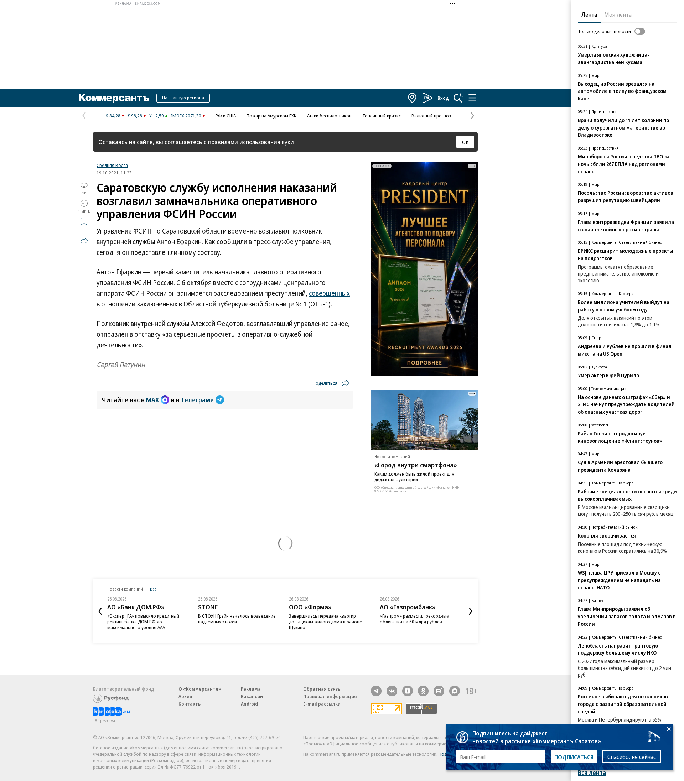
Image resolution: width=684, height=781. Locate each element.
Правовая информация (330, 696)
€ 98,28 (135, 115)
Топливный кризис (381, 115)
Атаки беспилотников (329, 115)
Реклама (251, 689)
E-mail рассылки (322, 704)
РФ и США (226, 115)
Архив (185, 696)
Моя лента (618, 15)
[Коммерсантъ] (114, 98)
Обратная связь (321, 689)
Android (249, 704)
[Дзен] (407, 691)
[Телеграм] (376, 691)
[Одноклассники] (423, 691)
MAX (152, 399)
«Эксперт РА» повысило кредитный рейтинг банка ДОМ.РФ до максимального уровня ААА (143, 621)
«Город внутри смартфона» (415, 465)
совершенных (329, 293)
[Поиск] (458, 98)
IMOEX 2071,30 (186, 115)
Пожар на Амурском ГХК (271, 115)
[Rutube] (439, 691)
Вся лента (592, 773)
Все (153, 589)
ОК (465, 142)
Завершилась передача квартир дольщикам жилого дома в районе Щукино (325, 621)
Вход (443, 98)
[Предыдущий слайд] (100, 611)
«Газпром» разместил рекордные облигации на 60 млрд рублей (414, 619)
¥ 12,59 (156, 115)
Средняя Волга (112, 165)
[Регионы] (412, 98)
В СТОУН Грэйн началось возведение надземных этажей (237, 619)
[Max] (454, 691)
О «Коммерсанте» (199, 689)
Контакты (190, 704)
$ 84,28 (113, 115)
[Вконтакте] (392, 691)
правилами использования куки (251, 142)
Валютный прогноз (431, 115)
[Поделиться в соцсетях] (84, 240)
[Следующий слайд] (470, 611)
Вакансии (252, 696)
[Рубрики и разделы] (472, 98)
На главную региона (183, 97)
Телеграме (197, 399)
